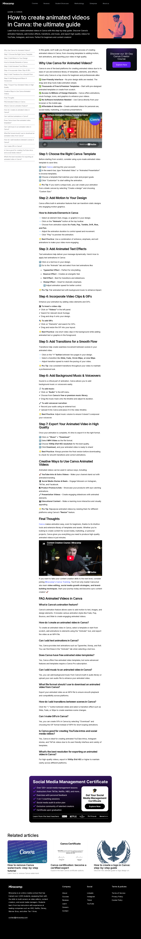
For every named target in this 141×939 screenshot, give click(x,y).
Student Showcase (62, 3)
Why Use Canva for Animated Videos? (17, 50)
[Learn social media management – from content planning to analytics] (70, 799)
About (64, 893)
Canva (19, 12)
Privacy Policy (117, 897)
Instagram (91, 897)
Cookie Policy (117, 900)
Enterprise (93, 3)
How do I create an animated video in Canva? (17, 111)
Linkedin (90, 893)
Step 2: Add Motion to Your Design (16, 58)
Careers (65, 907)
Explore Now (121, 65)
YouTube (90, 904)
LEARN (10, 12)
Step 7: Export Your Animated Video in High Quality (19, 86)
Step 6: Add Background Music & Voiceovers (15, 79)
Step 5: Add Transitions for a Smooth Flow (18, 74)
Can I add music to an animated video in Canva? (17, 128)
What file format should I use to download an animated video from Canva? (19, 134)
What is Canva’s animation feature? (16, 106)
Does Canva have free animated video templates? (17, 121)
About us (106, 3)
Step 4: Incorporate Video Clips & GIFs (17, 70)
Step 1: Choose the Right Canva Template (18, 54)
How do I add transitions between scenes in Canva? (19, 141)
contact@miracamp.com (18, 917)
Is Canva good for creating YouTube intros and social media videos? (18, 151)
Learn (64, 904)
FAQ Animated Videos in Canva (14, 102)
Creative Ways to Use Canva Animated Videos (17, 92)
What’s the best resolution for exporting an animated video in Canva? (18, 158)
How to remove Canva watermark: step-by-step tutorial (23, 868)
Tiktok (89, 900)
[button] (35, 3)
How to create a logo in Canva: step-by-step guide (112, 866)
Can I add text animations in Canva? (16, 116)
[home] (8, 3)
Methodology (79, 3)
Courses (35, 3)
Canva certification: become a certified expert (68, 866)
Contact (65, 911)
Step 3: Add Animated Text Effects (15, 66)
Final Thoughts (9, 98)
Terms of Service (118, 893)
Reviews (46, 3)
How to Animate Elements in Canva (16, 62)
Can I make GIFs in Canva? (13, 146)
